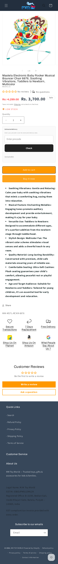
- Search (10, 415)
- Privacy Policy (13, 429)
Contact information (30, 557)
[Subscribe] (44, 532)
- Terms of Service (15, 443)
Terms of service (29, 553)
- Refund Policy (13, 422)
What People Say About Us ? (48, 345)
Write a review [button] (29, 384)
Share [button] (8, 305)
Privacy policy (14, 553)
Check (29, 148)
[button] (6, 5)
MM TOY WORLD (17, 548)
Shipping (17, 104)
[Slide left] (22, 70)
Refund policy (47, 548)
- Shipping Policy (14, 436)
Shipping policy (45, 553)
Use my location (9, 157)
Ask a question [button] (29, 392)
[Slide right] (35, 70)
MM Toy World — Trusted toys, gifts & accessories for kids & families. (24, 473)
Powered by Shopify (32, 548)
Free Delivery (48, 326)
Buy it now (29, 178)
